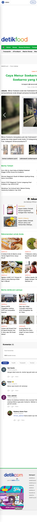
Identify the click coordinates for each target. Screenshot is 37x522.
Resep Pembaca (24, 47)
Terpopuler (7, 51)
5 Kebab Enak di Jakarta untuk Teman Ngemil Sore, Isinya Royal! (11, 256)
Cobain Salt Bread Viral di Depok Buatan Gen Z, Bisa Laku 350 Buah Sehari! (8, 331)
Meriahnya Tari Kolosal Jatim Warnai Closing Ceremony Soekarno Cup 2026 (15, 189)
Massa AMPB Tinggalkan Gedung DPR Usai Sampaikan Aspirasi (8, 309)
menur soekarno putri (9, 158)
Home (8, 47)
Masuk (33, 2)
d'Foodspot (17, 51)
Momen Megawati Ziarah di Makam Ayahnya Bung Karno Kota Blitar (17, 177)
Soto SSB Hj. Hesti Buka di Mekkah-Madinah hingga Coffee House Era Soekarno (15, 171)
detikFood (4, 66)
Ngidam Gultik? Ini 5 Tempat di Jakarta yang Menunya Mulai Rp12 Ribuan (11, 279)
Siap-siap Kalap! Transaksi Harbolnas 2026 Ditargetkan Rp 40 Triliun (26, 309)
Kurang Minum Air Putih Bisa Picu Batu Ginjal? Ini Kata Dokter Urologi (26, 331)
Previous (4, 115)
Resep (15, 47)
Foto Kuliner (14, 66)
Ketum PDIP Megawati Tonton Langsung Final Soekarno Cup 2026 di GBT (16, 183)
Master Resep (27, 51)
